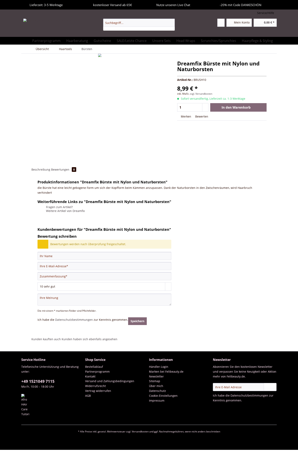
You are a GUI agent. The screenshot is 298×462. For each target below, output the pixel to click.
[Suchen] (171, 23)
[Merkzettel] (221, 23)
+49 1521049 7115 (38, 381)
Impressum (156, 400)
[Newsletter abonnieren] (270, 387)
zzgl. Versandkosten (201, 93)
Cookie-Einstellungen (163, 396)
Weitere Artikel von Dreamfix (65, 211)
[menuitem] (139, 25)
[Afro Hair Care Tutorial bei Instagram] (52, 405)
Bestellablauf (94, 367)
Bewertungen (63, 169)
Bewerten (201, 116)
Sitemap (154, 381)
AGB (88, 396)
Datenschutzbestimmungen (74, 320)
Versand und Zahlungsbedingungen (109, 381)
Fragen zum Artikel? (59, 207)
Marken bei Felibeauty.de (166, 371)
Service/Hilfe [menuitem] (265, 13)
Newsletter (156, 376)
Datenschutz (157, 391)
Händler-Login (158, 367)
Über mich (156, 386)
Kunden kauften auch (46, 339)
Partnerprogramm (97, 371)
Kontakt (90, 376)
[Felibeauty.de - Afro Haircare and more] (51, 27)
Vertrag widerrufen (98, 391)
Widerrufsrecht (95, 386)
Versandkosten (140, 431)
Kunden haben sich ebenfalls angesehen (89, 339)
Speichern (137, 321)
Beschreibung (40, 169)
